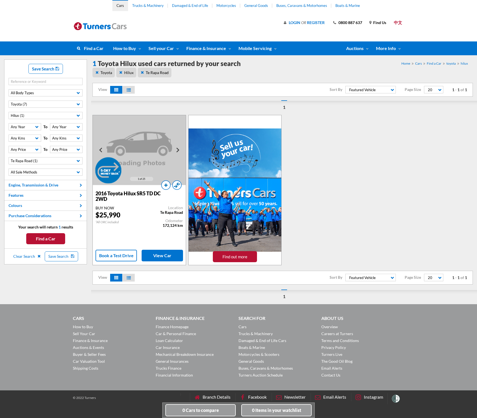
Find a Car (94, 48)
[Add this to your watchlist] (166, 185)
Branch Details (216, 396)
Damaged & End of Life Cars (262, 340)
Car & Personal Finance (176, 333)
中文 (398, 22)
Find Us (379, 22)
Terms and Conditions (340, 340)
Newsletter (295, 396)
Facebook (257, 396)
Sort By (336, 89)
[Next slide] (177, 150)
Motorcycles (226, 5)
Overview (329, 326)
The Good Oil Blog (337, 361)
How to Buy (124, 48)
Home (405, 63)
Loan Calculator (169, 340)
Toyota (106, 72)
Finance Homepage (172, 326)
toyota (451, 63)
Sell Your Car (84, 333)
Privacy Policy (333, 347)
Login (294, 22)
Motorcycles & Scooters (259, 354)
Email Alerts (331, 368)
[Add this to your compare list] (177, 185)
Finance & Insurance (206, 48)
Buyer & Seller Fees (89, 354)
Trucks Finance (168, 368)
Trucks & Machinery (148, 5)
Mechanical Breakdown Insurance (185, 354)
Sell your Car (161, 48)
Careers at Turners (337, 333)
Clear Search (24, 256)
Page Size (413, 89)
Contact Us (330, 375)
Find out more (234, 256)
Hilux (129, 72)
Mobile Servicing (255, 48)
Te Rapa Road (157, 72)
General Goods (256, 5)
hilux (464, 63)
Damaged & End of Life (190, 5)
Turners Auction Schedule (261, 375)
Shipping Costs (85, 368)
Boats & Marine (347, 5)
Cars (120, 5)
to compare (200, 410)
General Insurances (172, 361)
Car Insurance (168, 347)
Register (316, 22)
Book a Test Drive (116, 255)
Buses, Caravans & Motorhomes (301, 5)
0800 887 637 (350, 22)
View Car (162, 255)
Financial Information (174, 375)
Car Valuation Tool (89, 361)
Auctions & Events (88, 347)
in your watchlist (276, 410)
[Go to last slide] (101, 150)
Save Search (43, 68)
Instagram (373, 396)
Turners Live (331, 354)
